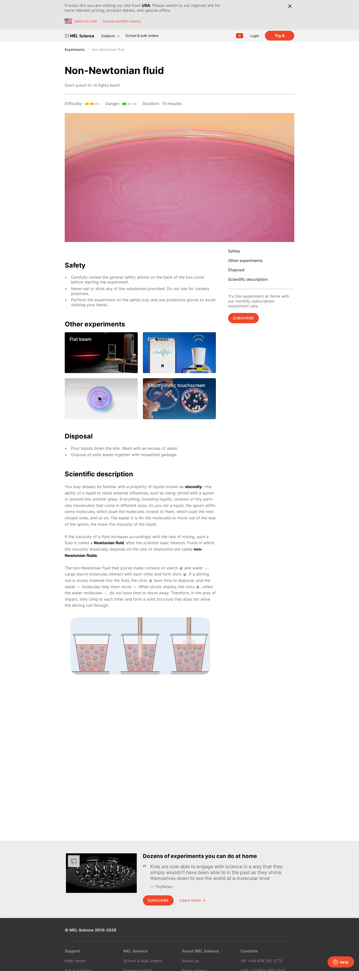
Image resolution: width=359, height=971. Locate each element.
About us (190, 960)
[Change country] (239, 36)
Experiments (74, 49)
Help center (75, 960)
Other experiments (245, 260)
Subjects (108, 36)
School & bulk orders (142, 35)
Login (254, 36)
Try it (280, 35)
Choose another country (122, 21)
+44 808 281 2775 (265, 960)
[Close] (289, 6)
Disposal (236, 269)
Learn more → (193, 900)
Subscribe (243, 318)
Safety (234, 251)
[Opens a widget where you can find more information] (340, 962)
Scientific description (248, 279)
